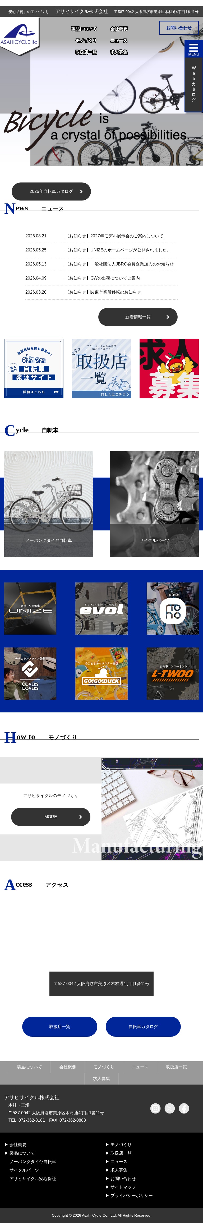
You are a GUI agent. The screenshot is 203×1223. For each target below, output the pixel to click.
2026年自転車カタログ (51, 191)
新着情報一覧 (138, 317)
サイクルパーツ (24, 1170)
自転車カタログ (143, 1026)
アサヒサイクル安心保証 (33, 1178)
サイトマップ (123, 1187)
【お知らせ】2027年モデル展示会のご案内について (114, 236)
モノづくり (86, 40)
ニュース (118, 40)
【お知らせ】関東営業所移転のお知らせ (103, 292)
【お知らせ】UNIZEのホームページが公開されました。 (118, 250)
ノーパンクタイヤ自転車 (33, 1161)
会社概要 (118, 29)
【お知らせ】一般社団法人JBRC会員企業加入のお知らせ (119, 264)
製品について (84, 29)
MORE (50, 817)
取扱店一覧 (86, 52)
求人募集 (118, 52)
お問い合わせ (179, 27)
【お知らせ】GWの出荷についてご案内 (102, 278)
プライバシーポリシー (131, 1195)
